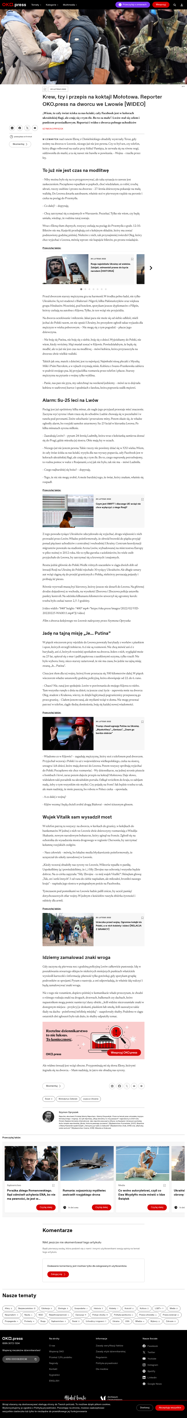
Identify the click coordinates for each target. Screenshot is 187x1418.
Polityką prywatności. (45, 1408)
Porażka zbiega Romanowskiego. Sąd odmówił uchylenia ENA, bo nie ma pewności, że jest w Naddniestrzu (31, 1195)
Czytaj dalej (46, 1207)
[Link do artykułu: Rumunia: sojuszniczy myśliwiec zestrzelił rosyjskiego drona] (87, 1163)
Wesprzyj (161, 4)
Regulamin (101, 1357)
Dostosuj (144, 1407)
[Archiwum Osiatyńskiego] (111, 1398)
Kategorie (51, 4)
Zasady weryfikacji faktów (109, 1345)
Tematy (35, 4)
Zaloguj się (56, 1274)
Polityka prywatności (107, 1363)
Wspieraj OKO (56, 1351)
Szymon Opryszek (68, 1112)
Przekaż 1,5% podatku (60, 1357)
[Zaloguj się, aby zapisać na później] (53, 1185)
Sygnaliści (54, 1375)
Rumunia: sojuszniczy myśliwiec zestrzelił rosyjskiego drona (84, 1193)
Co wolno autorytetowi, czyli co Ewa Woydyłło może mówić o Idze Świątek (141, 1195)
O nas (52, 1345)
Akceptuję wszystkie (170, 1407)
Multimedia (69, 4)
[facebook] (119, 1086)
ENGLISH (54, 1380)
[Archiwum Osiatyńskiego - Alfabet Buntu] (75, 1398)
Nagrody (53, 1363)
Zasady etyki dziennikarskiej (110, 1351)
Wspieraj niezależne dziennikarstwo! (21, 1350)
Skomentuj (18, 144)
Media (121, 1185)
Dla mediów (102, 1369)
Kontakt (53, 1369)
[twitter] (127, 1086)
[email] (134, 1086)
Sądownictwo (14, 1185)
